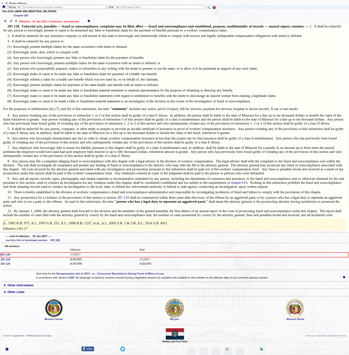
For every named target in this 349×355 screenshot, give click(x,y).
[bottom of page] (88, 21)
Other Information (20, 285)
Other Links (15, 292)
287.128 (5, 254)
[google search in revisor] (227, 349)
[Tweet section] (122, 350)
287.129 (123, 197)
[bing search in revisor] (261, 349)
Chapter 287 (21, 15)
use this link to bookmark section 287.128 (33, 240)
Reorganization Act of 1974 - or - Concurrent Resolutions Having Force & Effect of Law (110, 273)
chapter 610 (239, 182)
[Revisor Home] (7, 349)
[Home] (3, 7)
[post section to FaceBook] (87, 350)
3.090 (71, 277)
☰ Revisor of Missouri (15, 3)
